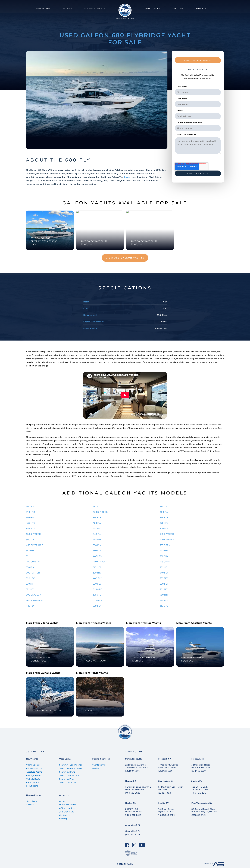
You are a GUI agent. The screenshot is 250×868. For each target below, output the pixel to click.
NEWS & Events (154, 8)
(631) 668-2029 (198, 771)
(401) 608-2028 (132, 793)
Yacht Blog (31, 801)
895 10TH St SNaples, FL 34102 (133, 810)
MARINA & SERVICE (94, 8)
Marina (95, 768)
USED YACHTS (67, 8)
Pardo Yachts (32, 782)
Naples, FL (130, 803)
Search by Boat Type (69, 775)
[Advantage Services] (214, 865)
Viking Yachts (33, 765)
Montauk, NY (197, 759)
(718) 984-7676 (132, 771)
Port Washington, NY (201, 803)
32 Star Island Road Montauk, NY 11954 (200, 766)
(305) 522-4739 (132, 834)
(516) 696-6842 (198, 815)
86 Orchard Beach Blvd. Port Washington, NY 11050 (204, 810)
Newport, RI (131, 781)
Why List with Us (67, 804)
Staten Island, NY (133, 759)
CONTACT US (200, 8)
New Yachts (32, 759)
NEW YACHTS (43, 8)
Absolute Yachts (34, 772)
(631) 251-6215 (164, 793)
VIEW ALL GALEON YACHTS (125, 258)
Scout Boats (32, 786)
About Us (63, 795)
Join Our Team (66, 812)
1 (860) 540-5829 (166, 815)
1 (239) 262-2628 (133, 815)
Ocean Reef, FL (132, 825)
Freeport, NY (164, 759)
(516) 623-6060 (165, 771)
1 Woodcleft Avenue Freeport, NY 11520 (168, 766)
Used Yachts (65, 759)
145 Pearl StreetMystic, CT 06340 (166, 810)
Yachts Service (99, 765)
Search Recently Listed (70, 768)
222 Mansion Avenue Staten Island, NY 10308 (136, 766)
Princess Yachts (34, 768)
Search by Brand (67, 772)
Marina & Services (101, 759)
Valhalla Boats (33, 779)
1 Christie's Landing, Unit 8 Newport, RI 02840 (138, 788)
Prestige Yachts (34, 775)
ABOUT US (177, 8)
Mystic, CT (163, 803)
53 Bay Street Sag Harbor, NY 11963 (170, 788)
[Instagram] (134, 845)
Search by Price (66, 779)
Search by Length (67, 782)
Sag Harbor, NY (165, 781)
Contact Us (64, 815)
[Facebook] (127, 845)
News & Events (33, 795)
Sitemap (63, 818)
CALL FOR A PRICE (197, 60)
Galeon (127, 177)
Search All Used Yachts (70, 765)
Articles (30, 804)
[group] (96, 100)
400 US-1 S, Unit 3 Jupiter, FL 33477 (200, 788)
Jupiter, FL (196, 781)
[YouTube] (142, 845)
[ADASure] (131, 853)
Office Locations (67, 808)
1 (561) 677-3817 (198, 793)
